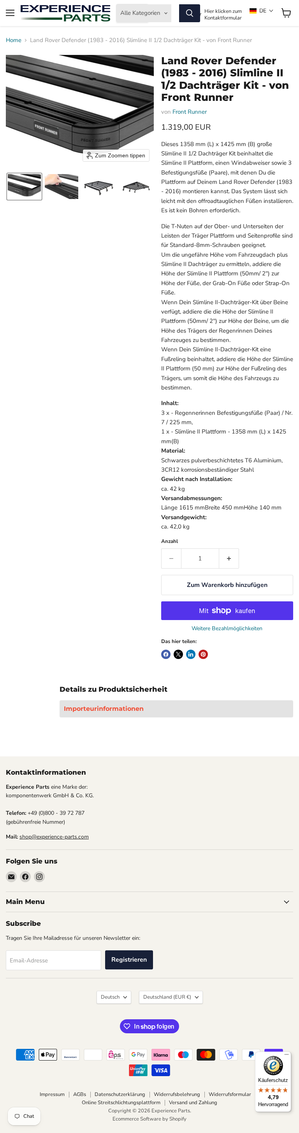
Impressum (52, 1094)
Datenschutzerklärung (120, 1094)
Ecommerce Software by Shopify (149, 1118)
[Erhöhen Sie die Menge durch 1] (229, 558)
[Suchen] (189, 13)
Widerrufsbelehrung (177, 1094)
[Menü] (286, 1056)
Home (13, 40)
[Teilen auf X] (178, 654)
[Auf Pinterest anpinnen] (203, 654)
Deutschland (167, 997)
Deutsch (110, 997)
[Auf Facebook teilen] (166, 654)
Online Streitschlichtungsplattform (121, 1102)
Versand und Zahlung (193, 1102)
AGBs (79, 1094)
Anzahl (169, 541)
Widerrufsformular (230, 1094)
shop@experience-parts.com (54, 836)
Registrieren (129, 959)
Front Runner (189, 112)
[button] (262, 11)
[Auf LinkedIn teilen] (190, 654)
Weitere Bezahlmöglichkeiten (227, 629)
